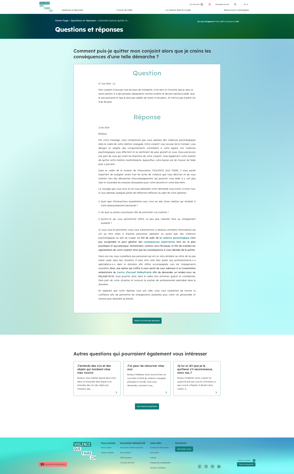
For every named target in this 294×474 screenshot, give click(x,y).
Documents (154, 453)
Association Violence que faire (131, 448)
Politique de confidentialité (160, 463)
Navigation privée (222, 4)
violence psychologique (176, 237)
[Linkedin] (218, 466)
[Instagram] (212, 466)
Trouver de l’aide (124, 10)
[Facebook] (206, 466)
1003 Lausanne (126, 458)
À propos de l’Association (159, 448)
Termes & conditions (158, 468)
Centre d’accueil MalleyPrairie (134, 272)
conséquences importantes (159, 241)
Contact (153, 458)
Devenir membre (107, 453)
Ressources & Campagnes (236, 10)
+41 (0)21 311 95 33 (127, 463)
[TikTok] (199, 466)
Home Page (61, 20)
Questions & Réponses (72, 10)
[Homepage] (85, 450)
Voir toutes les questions (147, 406)
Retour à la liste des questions (147, 321)
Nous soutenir (106, 448)
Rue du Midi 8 (125, 453)
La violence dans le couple (178, 10)
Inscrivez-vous (184, 449)
